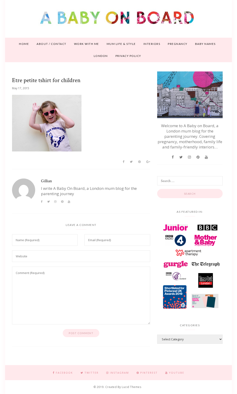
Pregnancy (177, 44)
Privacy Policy (128, 56)
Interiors (151, 44)
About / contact (51, 44)
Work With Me (86, 44)
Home (24, 44)
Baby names (205, 44)
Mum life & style (121, 44)
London (101, 56)
